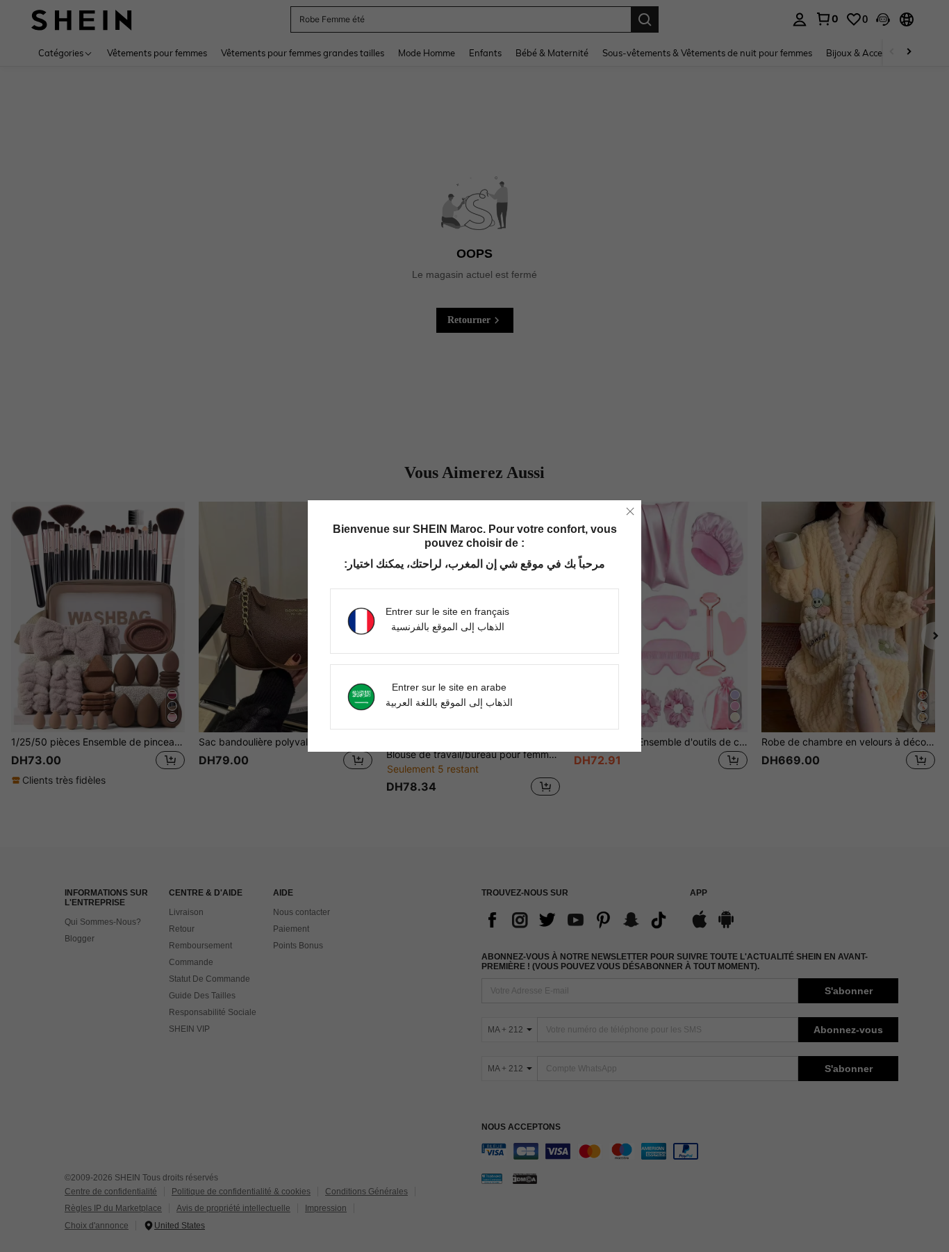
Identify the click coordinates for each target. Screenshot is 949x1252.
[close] (630, 511)
